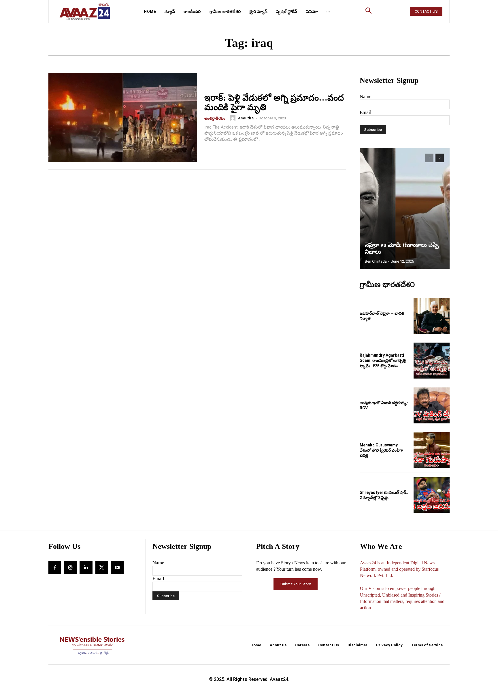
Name (365, 96)
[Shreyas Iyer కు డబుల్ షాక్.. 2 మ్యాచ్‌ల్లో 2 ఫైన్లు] (432, 495)
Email (365, 112)
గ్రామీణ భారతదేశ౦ (387, 284)
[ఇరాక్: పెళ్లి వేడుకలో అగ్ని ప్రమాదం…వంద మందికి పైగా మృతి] (122, 117)
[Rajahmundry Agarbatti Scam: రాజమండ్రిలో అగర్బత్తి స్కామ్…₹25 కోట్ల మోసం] (432, 361)
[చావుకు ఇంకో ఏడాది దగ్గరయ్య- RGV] (432, 405)
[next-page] (439, 158)
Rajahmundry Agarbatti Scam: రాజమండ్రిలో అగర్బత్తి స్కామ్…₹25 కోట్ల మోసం (383, 360)
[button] (368, 11)
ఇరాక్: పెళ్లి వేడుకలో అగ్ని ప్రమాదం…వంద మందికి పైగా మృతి (274, 102)
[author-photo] (233, 118)
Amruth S (246, 118)
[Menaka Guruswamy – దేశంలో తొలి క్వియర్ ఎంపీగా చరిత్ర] (432, 450)
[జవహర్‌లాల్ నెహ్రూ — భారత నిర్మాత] (432, 316)
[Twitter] (101, 567)
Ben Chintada (376, 261)
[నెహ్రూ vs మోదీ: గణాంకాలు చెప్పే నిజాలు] (405, 208)
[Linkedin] (86, 567)
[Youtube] (117, 567)
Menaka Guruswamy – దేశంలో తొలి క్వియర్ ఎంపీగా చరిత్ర (381, 450)
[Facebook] (54, 567)
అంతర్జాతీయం (214, 118)
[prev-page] (429, 158)
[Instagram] (70, 567)
